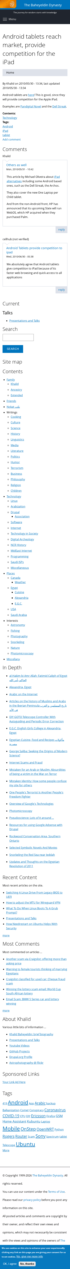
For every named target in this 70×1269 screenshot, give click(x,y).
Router (21, 1136)
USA (13, 609)
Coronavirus (55, 1109)
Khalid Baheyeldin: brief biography (31, 1034)
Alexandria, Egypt (20, 687)
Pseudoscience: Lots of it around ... (31, 818)
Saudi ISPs (17, 562)
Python (59, 1129)
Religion (16, 485)
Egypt (14, 588)
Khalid (15, 384)
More (6, 1150)
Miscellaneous (20, 568)
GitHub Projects (19, 1051)
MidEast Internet (21, 551)
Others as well (16, 165)
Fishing (15, 631)
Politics (15, 456)
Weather (20, 582)
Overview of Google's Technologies (31, 804)
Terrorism (17, 468)
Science (15, 428)
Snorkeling (17, 642)
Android (8, 126)
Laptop (45, 1121)
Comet (24, 1110)
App (31, 1103)
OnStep (28, 1129)
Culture (15, 422)
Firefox (50, 1116)
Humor (15, 462)
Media (15, 445)
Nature (15, 648)
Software (16, 522)
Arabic (40, 1103)
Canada (15, 578)
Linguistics (17, 439)
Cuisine (19, 592)
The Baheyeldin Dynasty (47, 1175)
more (6, 935)
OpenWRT (45, 1129)
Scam (31, 1136)
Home (10, 72)
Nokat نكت (13, 407)
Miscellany (13, 659)
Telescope (9, 1145)
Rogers (9, 1136)
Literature (17, 451)
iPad (5, 131)
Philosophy (18, 479)
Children (16, 491)
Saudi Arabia (19, 615)
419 (5, 1103)
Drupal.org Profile (20, 1057)
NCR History (18, 545)
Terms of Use (56, 1192)
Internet (16, 528)
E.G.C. (18, 603)
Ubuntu (25, 1144)
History (15, 434)
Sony (41, 1136)
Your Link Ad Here (14, 1082)
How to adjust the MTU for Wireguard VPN (33, 902)
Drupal (15, 512)
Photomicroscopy (22, 653)
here (31, 95)
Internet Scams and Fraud (25, 762)
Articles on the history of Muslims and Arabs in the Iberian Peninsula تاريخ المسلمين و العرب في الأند (38, 705)
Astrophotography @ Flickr (26, 1063)
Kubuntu (33, 1121)
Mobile (11, 1128)
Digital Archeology (22, 539)
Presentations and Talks (24, 321)
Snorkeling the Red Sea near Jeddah (32, 855)
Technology (10, 118)
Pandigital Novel (30, 106)
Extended (17, 395)
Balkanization (11, 1110)
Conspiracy (36, 1110)
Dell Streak (59, 106)
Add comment (12, 139)
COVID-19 (11, 1115)
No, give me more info (29, 1256)
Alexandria (21, 598)
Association (22, 516)
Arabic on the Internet (23, 694)
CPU (22, 1116)
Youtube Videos (19, 1045)
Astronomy (18, 625)
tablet (6, 135)
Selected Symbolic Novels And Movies (33, 848)
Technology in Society (24, 533)
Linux (14, 501)
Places (11, 573)
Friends (11, 401)
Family (11, 380)
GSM (59, 1116)
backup (51, 1103)
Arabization (18, 506)
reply (61, 229)
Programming (20, 556)
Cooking (16, 417)
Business (16, 474)
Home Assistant (14, 1121)
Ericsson (38, 1115)
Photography (19, 636)
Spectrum (52, 1136)
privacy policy (32, 1200)
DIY (28, 1116)
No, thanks (27, 1263)
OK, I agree (10, 1263)
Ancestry (16, 390)
